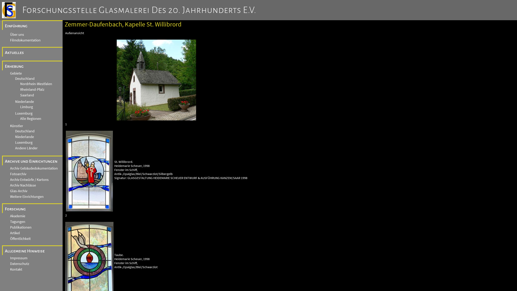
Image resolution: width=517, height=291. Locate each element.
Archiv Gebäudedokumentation (34, 168)
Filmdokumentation (25, 40)
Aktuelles (14, 52)
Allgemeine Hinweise (25, 251)
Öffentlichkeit (20, 238)
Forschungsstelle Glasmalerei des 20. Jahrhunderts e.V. (139, 10)
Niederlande (24, 101)
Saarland (27, 95)
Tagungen (17, 221)
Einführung (16, 26)
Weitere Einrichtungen (27, 196)
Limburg (26, 107)
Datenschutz (19, 263)
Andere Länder (26, 148)
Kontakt (16, 269)
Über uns (17, 34)
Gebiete (16, 73)
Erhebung (14, 66)
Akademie (17, 216)
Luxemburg (24, 113)
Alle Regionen (30, 118)
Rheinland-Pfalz (32, 89)
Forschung (15, 209)
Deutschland (25, 78)
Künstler (16, 126)
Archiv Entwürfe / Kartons (29, 179)
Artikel (15, 233)
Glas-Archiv (18, 191)
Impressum (18, 258)
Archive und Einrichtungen (31, 161)
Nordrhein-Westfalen (36, 84)
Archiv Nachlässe (23, 185)
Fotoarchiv (18, 174)
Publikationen (21, 227)
